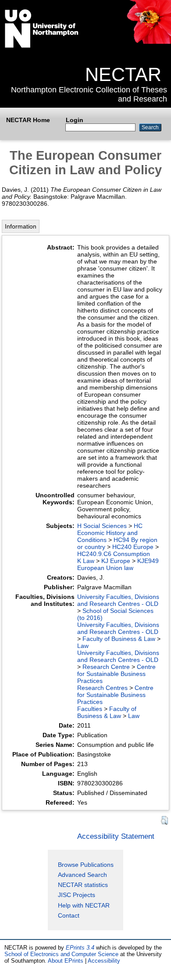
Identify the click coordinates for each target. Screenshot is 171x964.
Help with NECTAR (84, 905)
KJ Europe (115, 560)
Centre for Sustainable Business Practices (116, 673)
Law (83, 645)
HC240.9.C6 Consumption (113, 553)
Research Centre (106, 666)
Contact (68, 915)
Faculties (89, 708)
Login (74, 119)
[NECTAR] (148, 41)
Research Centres (102, 687)
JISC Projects (76, 894)
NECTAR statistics (83, 884)
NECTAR (123, 74)
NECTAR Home (28, 119)
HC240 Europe (132, 546)
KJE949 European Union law (118, 564)
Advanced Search (82, 874)
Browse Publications (86, 864)
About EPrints (65, 960)
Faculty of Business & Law (118, 638)
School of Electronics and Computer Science (61, 954)
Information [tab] (20, 226)
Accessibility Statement (115, 836)
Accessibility (104, 960)
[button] (164, 820)
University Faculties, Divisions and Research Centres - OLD (118, 600)
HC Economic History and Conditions (109, 532)
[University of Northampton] (41, 45)
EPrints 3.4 (80, 947)
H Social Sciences (102, 525)
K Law (85, 560)
